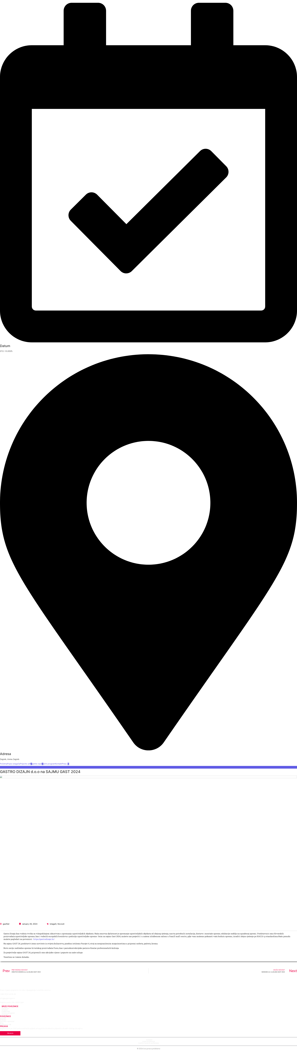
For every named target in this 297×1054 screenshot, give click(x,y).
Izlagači (53, 924)
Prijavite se (25, 764)
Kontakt (58, 764)
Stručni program (48, 764)
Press (64, 764)
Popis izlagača (13, 764)
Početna (3, 764)
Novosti (61, 924)
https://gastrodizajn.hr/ (44, 939)
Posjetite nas (35, 764)
